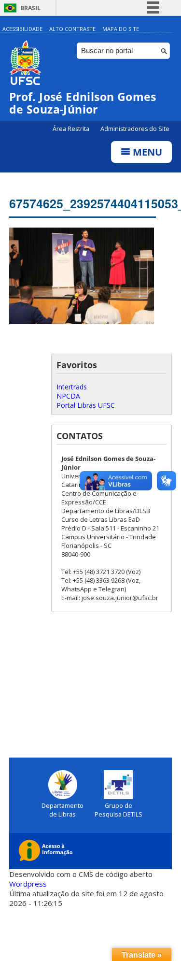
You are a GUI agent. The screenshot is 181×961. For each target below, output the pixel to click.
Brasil (30, 8)
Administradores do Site (134, 129)
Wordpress (28, 884)
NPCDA (68, 396)
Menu (146, 151)
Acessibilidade (22, 28)
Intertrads (71, 386)
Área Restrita (72, 129)
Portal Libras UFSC (85, 405)
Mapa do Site (120, 28)
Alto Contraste (72, 28)
